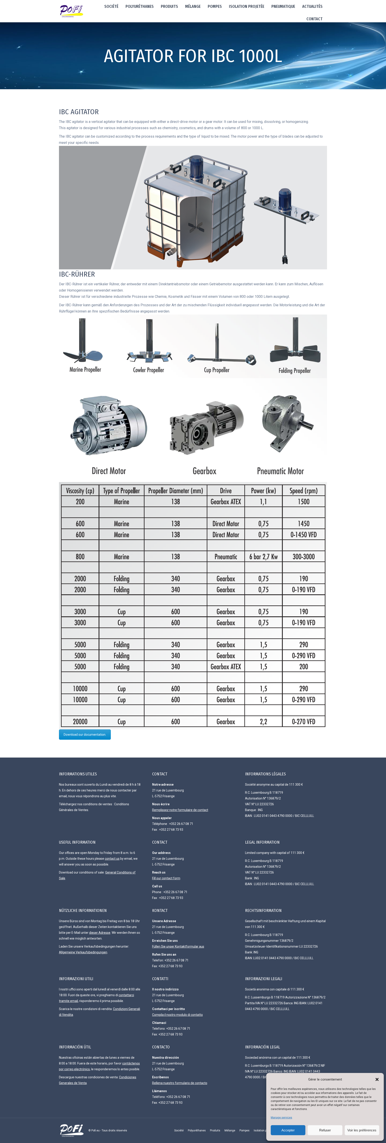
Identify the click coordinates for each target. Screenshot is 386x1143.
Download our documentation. (85, 734)
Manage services (281, 1117)
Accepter (288, 1130)
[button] (377, 1079)
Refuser (325, 1130)
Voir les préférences (361, 1130)
